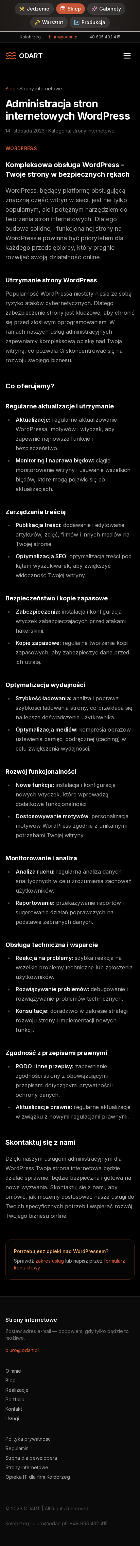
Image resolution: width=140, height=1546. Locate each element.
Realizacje (17, 1390)
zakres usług (49, 1261)
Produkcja (93, 22)
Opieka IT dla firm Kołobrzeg (37, 1477)
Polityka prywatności (28, 1439)
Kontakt (13, 1409)
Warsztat (52, 22)
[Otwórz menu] (127, 55)
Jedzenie (38, 9)
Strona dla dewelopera (31, 1458)
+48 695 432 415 (103, 36)
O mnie (13, 1371)
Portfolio (14, 1399)
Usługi (12, 1418)
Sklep (74, 9)
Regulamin (17, 1448)
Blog (10, 88)
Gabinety (110, 9)
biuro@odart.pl (63, 36)
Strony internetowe (26, 1467)
